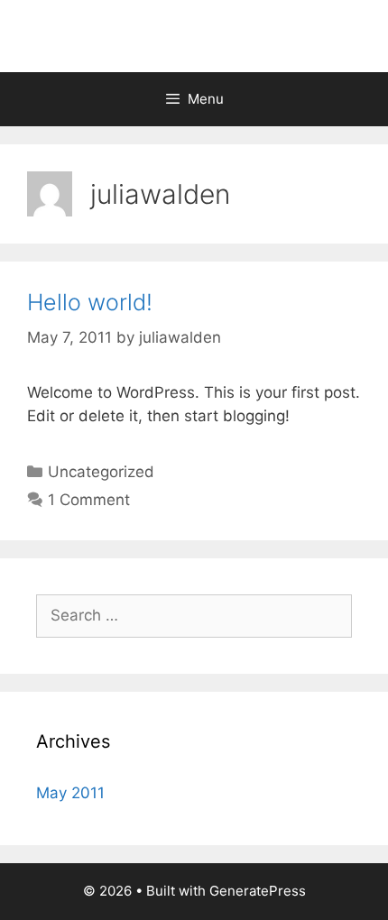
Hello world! (89, 302)
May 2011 (70, 793)
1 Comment (89, 500)
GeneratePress (257, 890)
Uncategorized (101, 472)
